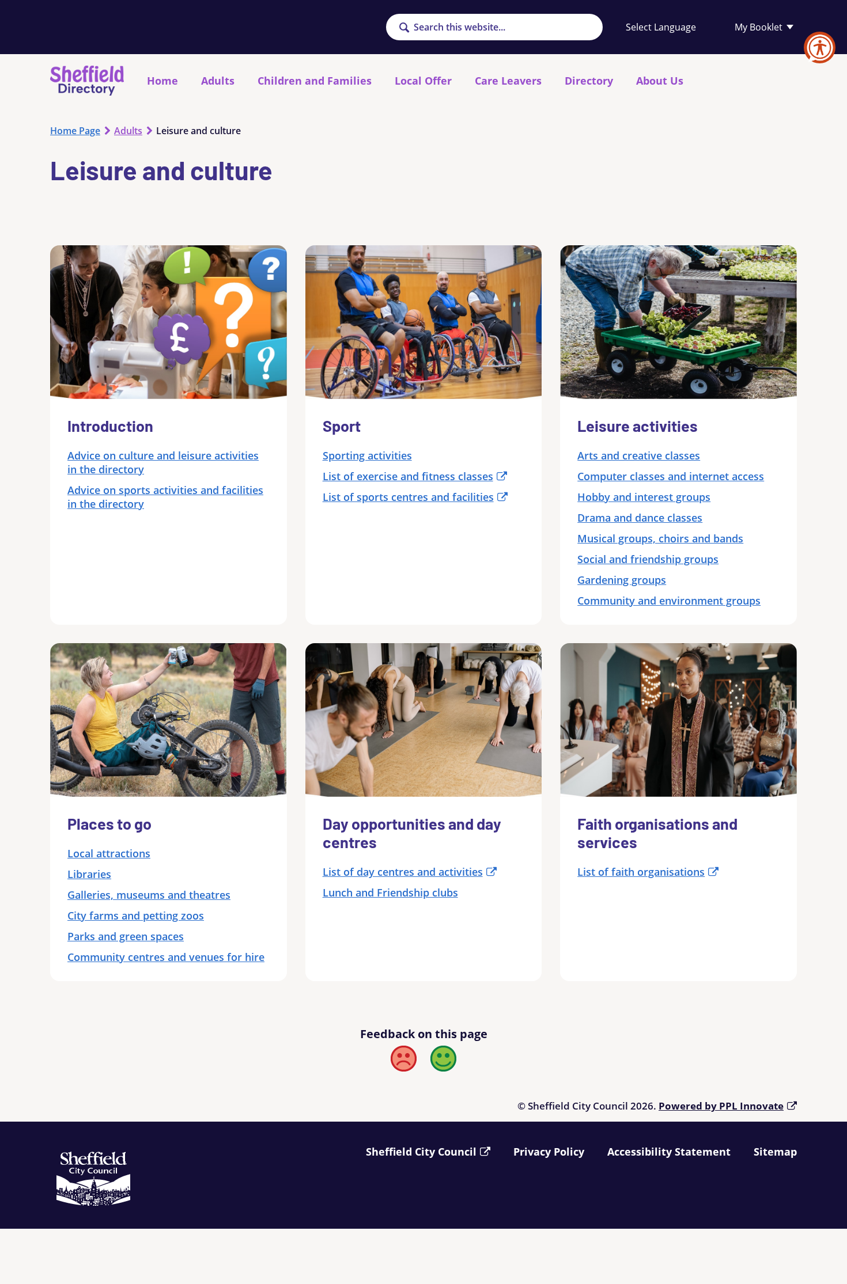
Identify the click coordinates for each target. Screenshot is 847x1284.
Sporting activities (367, 455)
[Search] (404, 28)
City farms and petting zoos (135, 915)
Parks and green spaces (125, 936)
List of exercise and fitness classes (408, 476)
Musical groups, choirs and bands (660, 538)
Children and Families (315, 81)
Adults (218, 81)
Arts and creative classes (638, 455)
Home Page (75, 130)
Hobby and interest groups (643, 497)
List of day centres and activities (403, 872)
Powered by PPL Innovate (721, 1105)
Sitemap (775, 1151)
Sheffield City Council (421, 1151)
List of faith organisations (641, 872)
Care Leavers (508, 81)
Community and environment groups (669, 600)
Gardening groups (621, 580)
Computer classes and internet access (670, 476)
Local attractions (108, 853)
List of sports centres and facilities (408, 497)
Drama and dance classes (639, 518)
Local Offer (423, 81)
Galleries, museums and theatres (148, 895)
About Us (659, 81)
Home (162, 81)
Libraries (89, 874)
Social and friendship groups (648, 559)
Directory (589, 81)
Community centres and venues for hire (165, 957)
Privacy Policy (548, 1151)
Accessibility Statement (669, 1151)
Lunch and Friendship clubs (390, 892)
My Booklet (758, 27)
